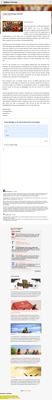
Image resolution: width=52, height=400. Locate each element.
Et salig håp (13, 377)
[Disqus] (26, 171)
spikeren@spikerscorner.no (14, 398)
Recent (15, 229)
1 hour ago (23, 238)
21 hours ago (29, 268)
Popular (19, 229)
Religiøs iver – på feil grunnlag (18, 260)
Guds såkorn (13, 334)
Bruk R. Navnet (19, 254)
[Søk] (19, 2)
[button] (3, 18)
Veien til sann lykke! (16, 238)
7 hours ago (27, 243)
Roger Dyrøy (18, 233)
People (12, 229)
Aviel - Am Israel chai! (20, 263)
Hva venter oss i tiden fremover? (17, 289)
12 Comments (9, 15)
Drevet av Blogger (27, 390)
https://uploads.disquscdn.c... (22, 242)
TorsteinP (18, 241)
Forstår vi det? (14, 355)
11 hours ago (29, 260)
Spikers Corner (10, 2)
